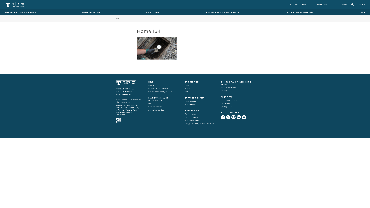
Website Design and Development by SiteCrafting (127, 112)
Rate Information (155, 107)
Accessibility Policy (132, 105)
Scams (151, 85)
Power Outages (191, 101)
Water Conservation (193, 120)
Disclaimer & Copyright (125, 108)
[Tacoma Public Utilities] (15, 4)
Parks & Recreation (228, 87)
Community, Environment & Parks (222, 12)
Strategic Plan (226, 107)
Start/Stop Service (156, 110)
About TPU (227, 97)
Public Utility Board (229, 100)
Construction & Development (300, 12)
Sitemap (119, 105)
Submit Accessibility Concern (160, 92)
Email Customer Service (158, 88)
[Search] (352, 4)
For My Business (191, 117)
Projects (224, 91)
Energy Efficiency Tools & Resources (199, 124)
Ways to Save (152, 12)
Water (187, 88)
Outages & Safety (91, 12)
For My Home (190, 114)
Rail (186, 92)
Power (187, 85)
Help (363, 12)
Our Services (192, 82)
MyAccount (153, 103)
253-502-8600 (123, 94)
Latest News (226, 103)
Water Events (190, 104)
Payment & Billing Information (21, 12)
